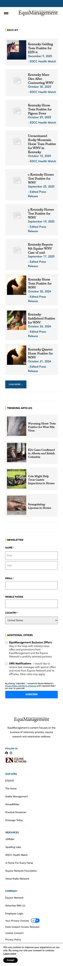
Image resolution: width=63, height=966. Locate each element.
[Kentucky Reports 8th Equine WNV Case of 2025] (16, 250)
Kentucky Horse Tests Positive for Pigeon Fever (40, 109)
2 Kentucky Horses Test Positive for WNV (41, 178)
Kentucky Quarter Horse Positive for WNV (40, 353)
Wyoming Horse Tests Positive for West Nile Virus (42, 427)
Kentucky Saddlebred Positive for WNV (41, 318)
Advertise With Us (15, 906)
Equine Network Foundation (21, 871)
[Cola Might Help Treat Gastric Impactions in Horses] (16, 479)
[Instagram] (11, 753)
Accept (10, 960)
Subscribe (32, 694)
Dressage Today (14, 820)
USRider (10, 839)
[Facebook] (6, 753)
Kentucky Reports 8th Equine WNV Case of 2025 (40, 248)
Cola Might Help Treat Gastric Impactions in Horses (41, 479)
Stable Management (16, 797)
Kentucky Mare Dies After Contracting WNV (41, 79)
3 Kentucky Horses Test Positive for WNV (41, 213)
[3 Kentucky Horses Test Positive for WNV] (16, 215)
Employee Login (14, 914)
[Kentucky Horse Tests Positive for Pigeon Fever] (16, 111)
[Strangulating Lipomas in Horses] (16, 505)
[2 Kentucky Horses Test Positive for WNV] (16, 180)
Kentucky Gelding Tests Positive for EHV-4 (40, 48)
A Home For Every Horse (19, 863)
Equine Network (14, 898)
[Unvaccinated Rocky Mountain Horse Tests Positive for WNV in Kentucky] (16, 141)
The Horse (11, 789)
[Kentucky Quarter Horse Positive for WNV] (16, 355)
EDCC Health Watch (16, 855)
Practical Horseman (15, 812)
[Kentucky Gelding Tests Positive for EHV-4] (16, 50)
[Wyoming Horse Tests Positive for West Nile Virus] (16, 426)
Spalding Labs (13, 847)
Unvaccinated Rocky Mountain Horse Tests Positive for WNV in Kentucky (42, 144)
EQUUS (9, 781)
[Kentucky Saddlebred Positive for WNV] (16, 320)
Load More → (16, 384)
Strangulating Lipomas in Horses (39, 506)
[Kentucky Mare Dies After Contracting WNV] (16, 80)
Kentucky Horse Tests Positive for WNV (40, 283)
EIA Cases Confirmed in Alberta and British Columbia (41, 453)
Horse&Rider (12, 804)
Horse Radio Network (17, 879)
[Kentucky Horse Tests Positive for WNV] (16, 285)
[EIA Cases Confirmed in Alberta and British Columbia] (16, 452)
